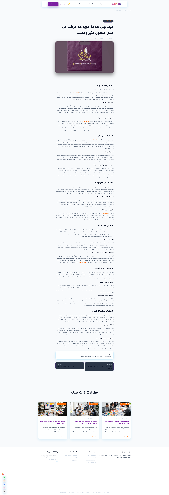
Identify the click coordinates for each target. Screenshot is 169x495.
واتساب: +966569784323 (71, 455)
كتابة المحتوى (75, 93)
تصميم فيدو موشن (91, 462)
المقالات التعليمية (117, 10)
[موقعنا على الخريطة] (4, 484)
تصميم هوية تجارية (91, 455)
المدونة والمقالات (81, 4)
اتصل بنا (53, 4)
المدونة (124, 10)
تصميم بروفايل (92, 457)
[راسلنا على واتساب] (4, 477)
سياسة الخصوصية (91, 465)
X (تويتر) (75, 457)
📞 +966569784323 (53, 459)
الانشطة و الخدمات (101, 4)
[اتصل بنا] (4, 480)
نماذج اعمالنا (91, 4)
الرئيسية (129, 10)
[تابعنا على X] (4, 491)
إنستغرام (74, 460)
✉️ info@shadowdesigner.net (51, 462)
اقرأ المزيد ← (125, 436)
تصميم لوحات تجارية (91, 460)
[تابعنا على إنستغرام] (4, 488)
